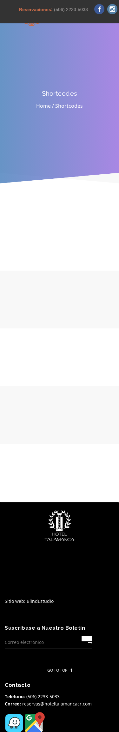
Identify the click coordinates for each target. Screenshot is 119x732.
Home (43, 105)
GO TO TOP (57, 670)
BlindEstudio (40, 601)
